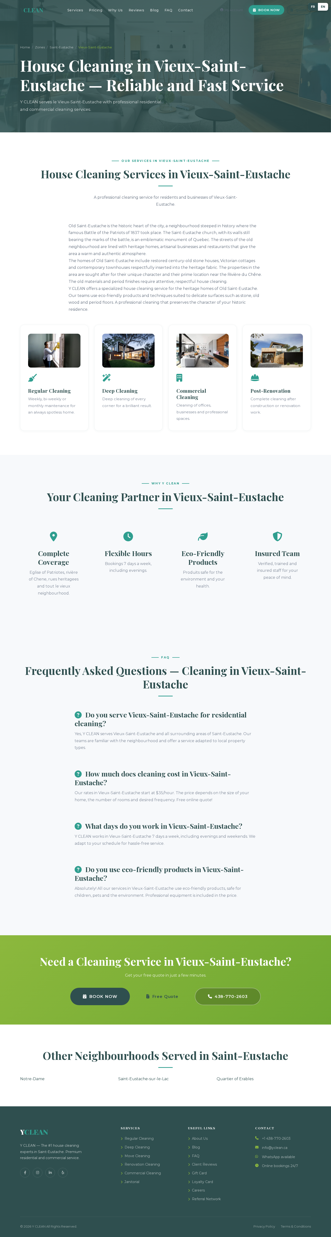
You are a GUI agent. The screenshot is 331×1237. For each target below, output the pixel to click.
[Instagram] (37, 1172)
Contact (185, 10)
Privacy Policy (264, 1226)
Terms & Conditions (296, 1226)
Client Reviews (204, 1164)
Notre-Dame (32, 1079)
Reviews (136, 10)
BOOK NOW (269, 10)
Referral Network (206, 1199)
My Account (234, 10)
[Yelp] (63, 1172)
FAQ (169, 10)
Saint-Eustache (61, 47)
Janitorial (132, 1182)
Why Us (115, 10)
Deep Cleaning (137, 1147)
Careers (198, 1190)
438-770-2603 (231, 996)
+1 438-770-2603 (276, 1138)
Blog (154, 10)
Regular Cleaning (139, 1138)
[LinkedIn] (50, 1172)
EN (323, 6)
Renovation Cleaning (142, 1164)
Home (25, 47)
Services (75, 10)
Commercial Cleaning (143, 1173)
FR (313, 6)
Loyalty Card (202, 1182)
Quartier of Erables (235, 1079)
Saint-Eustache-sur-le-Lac (143, 1079)
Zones (40, 47)
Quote (301, 10)
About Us (200, 1138)
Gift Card (199, 1173)
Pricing (95, 10)
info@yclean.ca (274, 1148)
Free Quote (165, 996)
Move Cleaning (137, 1156)
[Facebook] (25, 1172)
